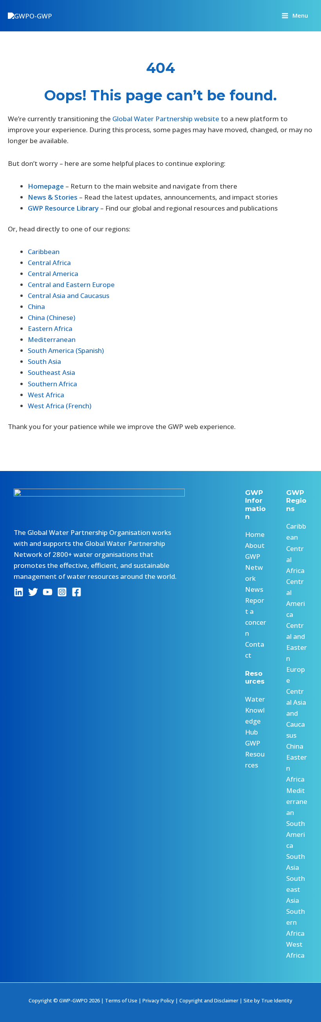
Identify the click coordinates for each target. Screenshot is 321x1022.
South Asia (44, 361)
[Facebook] (76, 592)
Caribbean (44, 251)
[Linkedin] (18, 592)
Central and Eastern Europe (71, 284)
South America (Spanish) (66, 350)
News (254, 589)
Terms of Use (121, 1000)
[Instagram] (62, 592)
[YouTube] (47, 592)
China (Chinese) (51, 317)
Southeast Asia (51, 372)
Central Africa (49, 262)
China (36, 306)
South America (295, 834)
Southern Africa (52, 383)
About (255, 545)
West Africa (46, 394)
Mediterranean (52, 339)
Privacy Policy (158, 1000)
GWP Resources (255, 753)
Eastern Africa (50, 328)
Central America (53, 273)
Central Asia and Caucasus (68, 295)
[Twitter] (33, 592)
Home (255, 534)
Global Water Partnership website (165, 118)
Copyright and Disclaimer (208, 1000)
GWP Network (254, 567)
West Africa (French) (59, 405)
